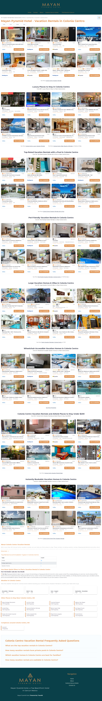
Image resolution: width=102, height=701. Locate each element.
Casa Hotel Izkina (57, 44)
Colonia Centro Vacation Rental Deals (53, 473)
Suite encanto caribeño (84, 397)
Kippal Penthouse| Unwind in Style (35, 135)
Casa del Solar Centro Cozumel (60, 436)
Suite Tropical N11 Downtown (60, 175)
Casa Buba (55, 240)
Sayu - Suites (56, 305)
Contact (35, 12)
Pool (2, 571)
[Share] (99, 17)
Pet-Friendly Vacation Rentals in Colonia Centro (49, 277)
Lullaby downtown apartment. (34, 371)
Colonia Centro (9, 73)
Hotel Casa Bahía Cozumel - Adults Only (37, 70)
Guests (17, 24)
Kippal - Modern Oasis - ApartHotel (61, 70)
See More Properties (51, 407)
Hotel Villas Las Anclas (32, 44)
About (41, 12)
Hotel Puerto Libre (6, 70)
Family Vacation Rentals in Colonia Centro (51, 342)
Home (29, 12)
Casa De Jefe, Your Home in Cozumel (11, 175)
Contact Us (72, 685)
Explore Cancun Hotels (51, 12)
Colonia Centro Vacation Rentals (53, 80)
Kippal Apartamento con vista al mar (11, 266)
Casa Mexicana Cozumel (84, 70)
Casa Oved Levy (31, 436)
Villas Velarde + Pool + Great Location (87, 462)
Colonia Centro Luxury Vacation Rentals (35, 146)
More (24, 24)
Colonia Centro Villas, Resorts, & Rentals (63, 146)
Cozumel (3, 73)
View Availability (18, 49)
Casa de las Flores (31, 305)
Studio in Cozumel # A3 (33, 462)
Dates (4, 24)
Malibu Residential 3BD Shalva (34, 175)
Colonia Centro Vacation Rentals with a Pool (53, 211)
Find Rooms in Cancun (68, 12)
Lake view (14, 571)
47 (41, 560)
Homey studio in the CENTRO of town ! (37, 240)
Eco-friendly (21, 571)
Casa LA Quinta (6, 109)
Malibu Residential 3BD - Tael (85, 175)
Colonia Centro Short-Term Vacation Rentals (53, 538)
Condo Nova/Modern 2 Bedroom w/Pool (37, 201)
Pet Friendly (7, 571)
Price (11, 24)
